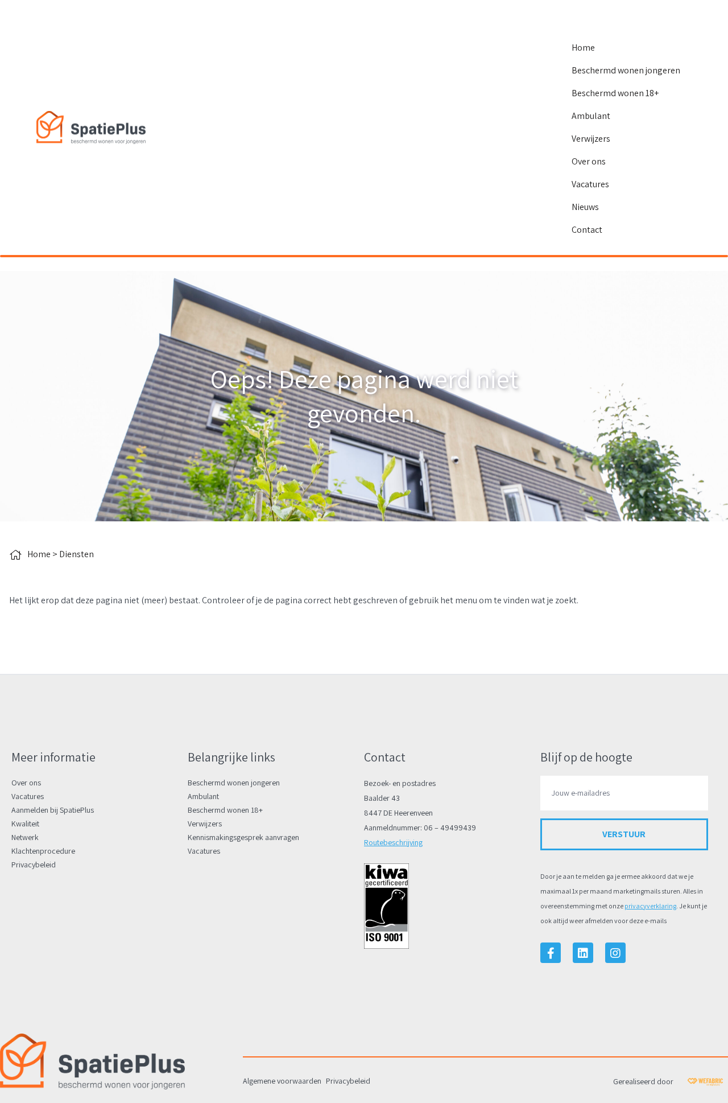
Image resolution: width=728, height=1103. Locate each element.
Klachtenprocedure (43, 851)
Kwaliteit (25, 823)
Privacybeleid (33, 864)
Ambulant (591, 116)
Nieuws (585, 207)
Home (583, 47)
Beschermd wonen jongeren (626, 70)
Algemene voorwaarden (282, 1081)
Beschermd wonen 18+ (615, 93)
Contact (587, 230)
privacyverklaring (650, 906)
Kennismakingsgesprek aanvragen (243, 837)
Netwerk (25, 837)
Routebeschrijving (393, 842)
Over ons (589, 161)
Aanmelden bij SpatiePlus (52, 810)
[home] (91, 127)
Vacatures (590, 184)
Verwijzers (591, 139)
